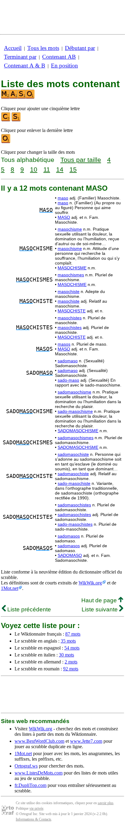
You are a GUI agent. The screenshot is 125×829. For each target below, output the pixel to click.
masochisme (70, 229)
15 (73, 169)
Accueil (13, 48)
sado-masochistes (75, 524)
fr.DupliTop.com (30, 785)
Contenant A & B (24, 65)
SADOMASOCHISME (78, 430)
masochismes (71, 274)
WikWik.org (90, 582)
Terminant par (20, 57)
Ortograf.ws (26, 765)
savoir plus (105, 803)
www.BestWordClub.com (39, 741)
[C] (6, 120)
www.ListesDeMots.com (38, 772)
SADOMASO (70, 555)
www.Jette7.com (86, 741)
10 (33, 169)
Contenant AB (59, 57)
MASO (64, 217)
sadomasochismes (75, 437)
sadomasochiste (73, 454)
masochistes (70, 317)
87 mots (72, 634)
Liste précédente (28, 609)
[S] (16, 120)
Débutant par (80, 48)
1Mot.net (9, 588)
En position (64, 65)
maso (63, 198)
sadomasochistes (74, 504)
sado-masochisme (75, 411)
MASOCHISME (72, 267)
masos (64, 344)
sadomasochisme (74, 392)
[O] (6, 141)
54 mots (71, 647)
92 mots (70, 668)
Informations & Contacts (33, 819)
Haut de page (99, 600)
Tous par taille (80, 159)
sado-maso (68, 380)
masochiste (68, 291)
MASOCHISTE (72, 310)
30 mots (66, 654)
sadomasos (69, 536)
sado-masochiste (74, 483)
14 (59, 169)
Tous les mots (43, 48)
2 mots (71, 661)
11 (46, 169)
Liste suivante (100, 609)
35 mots (68, 640)
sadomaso (68, 360)
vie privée (36, 808)
